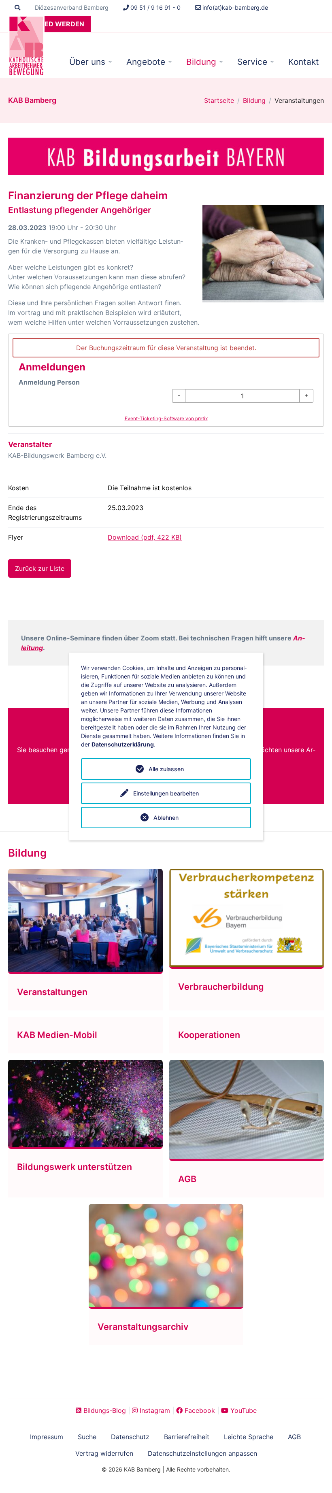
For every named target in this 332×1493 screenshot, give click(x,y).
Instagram (154, 1410)
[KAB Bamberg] (26, 46)
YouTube (242, 1410)
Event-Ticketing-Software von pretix (166, 418)
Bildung (201, 62)
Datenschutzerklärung (123, 744)
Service (252, 62)
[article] (166, 380)
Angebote (145, 62)
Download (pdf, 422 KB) (145, 537)
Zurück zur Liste (39, 568)
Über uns (87, 62)
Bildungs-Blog (103, 1410)
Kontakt (303, 62)
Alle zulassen (166, 769)
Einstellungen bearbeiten (166, 793)
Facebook (199, 1410)
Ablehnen (166, 817)
